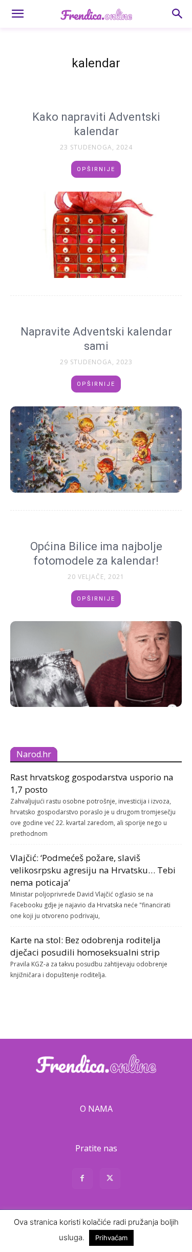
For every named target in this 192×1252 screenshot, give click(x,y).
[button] (17, 14)
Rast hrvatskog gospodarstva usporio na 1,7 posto (92, 783)
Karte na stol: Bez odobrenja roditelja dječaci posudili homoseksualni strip (85, 946)
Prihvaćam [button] (111, 1238)
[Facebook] (82, 1179)
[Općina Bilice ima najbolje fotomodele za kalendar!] (96, 664)
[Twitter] (110, 1179)
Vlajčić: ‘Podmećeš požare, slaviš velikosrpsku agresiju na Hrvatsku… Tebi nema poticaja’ (93, 870)
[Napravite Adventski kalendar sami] (96, 449)
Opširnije (96, 169)
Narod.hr (33, 754)
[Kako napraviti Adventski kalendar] (96, 235)
